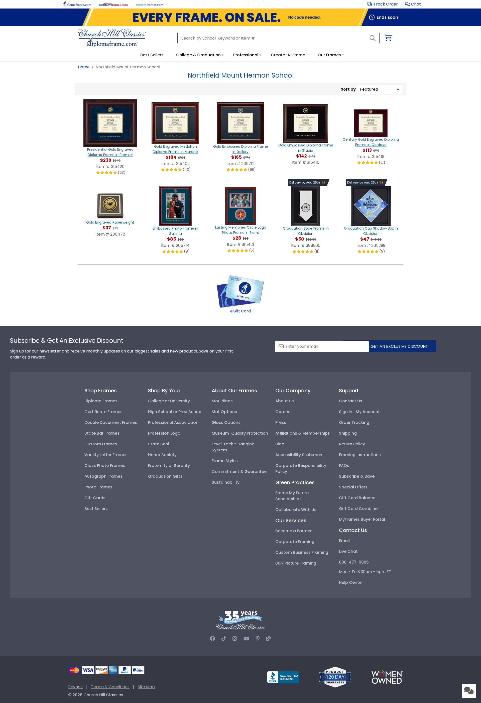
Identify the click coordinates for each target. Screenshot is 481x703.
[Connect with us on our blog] (268, 638)
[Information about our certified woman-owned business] (387, 677)
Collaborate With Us (295, 509)
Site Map (146, 687)
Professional (245, 55)
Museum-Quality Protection (240, 433)
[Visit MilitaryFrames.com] (113, 4)
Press (280, 422)
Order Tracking (354, 422)
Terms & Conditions (110, 687)
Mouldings (222, 401)
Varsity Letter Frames (106, 455)
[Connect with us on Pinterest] (258, 638)
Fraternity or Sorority (169, 465)
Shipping (348, 433)
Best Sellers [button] (152, 55)
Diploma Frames (100, 401)
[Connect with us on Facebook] (212, 638)
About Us (284, 401)
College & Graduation (198, 55)
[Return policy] (335, 677)
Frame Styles (225, 461)
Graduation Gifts (165, 476)
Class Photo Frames (104, 465)
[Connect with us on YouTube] (246, 638)
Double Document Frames (110, 422)
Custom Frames (100, 444)
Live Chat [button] (348, 551)
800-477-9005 (354, 562)
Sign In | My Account (359, 412)
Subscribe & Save (357, 476)
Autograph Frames (103, 476)
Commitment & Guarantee (239, 471)
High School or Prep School (175, 412)
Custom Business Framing (301, 552)
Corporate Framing (294, 542)
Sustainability (225, 482)
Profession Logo (164, 433)
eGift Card (240, 311)
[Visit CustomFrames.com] (149, 4)
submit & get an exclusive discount (389, 346)
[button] (413, 4)
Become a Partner (293, 531)
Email (344, 541)
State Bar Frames (101, 433)
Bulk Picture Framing (295, 563)
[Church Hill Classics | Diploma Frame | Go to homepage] (112, 38)
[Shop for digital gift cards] (240, 291)
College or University (169, 401)
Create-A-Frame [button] (288, 55)
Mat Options (224, 412)
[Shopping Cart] (388, 39)
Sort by (348, 89)
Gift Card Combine (358, 508)
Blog (279, 444)
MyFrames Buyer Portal (362, 519)
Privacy (75, 687)
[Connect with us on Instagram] (234, 638)
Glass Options (226, 422)
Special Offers (353, 487)
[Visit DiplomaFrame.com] (77, 4)
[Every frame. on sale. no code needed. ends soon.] (240, 17)
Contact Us (350, 401)
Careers (283, 412)
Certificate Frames (103, 412)
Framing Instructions (360, 455)
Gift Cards (94, 498)
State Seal (158, 444)
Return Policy (352, 444)
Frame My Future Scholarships (292, 496)
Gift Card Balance (357, 498)
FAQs (344, 465)
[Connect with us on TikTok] (223, 638)
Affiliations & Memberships (302, 433)
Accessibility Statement (299, 455)
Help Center (351, 582)
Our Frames (329, 55)
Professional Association (173, 422)
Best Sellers (96, 508)
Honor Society (162, 455)
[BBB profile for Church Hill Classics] (283, 677)
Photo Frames (98, 487)
